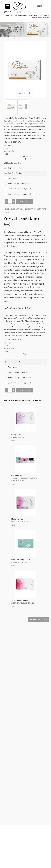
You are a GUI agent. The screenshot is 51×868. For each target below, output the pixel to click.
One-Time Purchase (15, 173)
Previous (5, 106)
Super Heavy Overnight (21, 600)
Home (6, 209)
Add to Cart (25, 201)
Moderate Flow (18, 519)
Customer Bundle (19, 475)
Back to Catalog (39, 620)
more (28, 481)
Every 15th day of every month (19, 189)
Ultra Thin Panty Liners (21, 560)
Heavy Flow (16, 435)
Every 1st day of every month (19, 183)
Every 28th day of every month (19, 194)
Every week (12, 178)
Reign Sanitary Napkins (20, 209)
